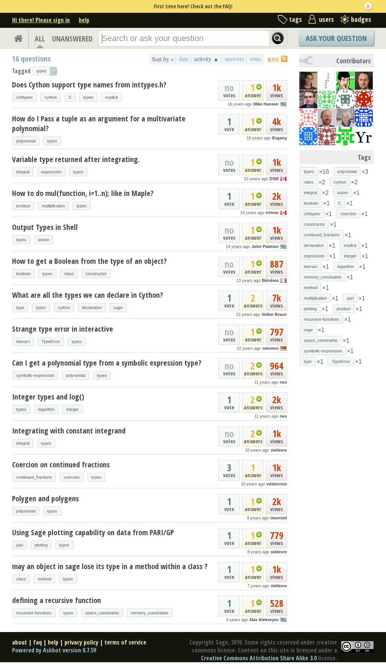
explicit (111, 97)
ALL (40, 39)
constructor (96, 273)
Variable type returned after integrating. (76, 159)
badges (361, 19)
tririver (272, 212)
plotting (41, 545)
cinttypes (24, 97)
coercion (72, 477)
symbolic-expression (35, 375)
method (44, 579)
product (23, 206)
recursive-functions (34, 613)
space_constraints (102, 613)
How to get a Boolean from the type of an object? (89, 261)
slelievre (279, 450)
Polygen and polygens (45, 498)
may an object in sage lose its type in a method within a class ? (109, 566)
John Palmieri (265, 246)
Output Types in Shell (45, 227)
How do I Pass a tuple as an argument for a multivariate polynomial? (98, 123)
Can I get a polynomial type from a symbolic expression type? (106, 363)
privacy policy (81, 642)
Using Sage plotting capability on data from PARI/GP (93, 532)
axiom (43, 239)
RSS (273, 59)
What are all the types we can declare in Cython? (87, 295)
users (326, 19)
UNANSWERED (72, 39)
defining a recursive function (56, 600)
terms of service (125, 642)
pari (19, 545)
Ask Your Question (336, 38)
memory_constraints (149, 613)
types (88, 97)
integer (72, 409)
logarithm (46, 409)
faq (37, 642)
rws (283, 382)
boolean (23, 273)
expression (51, 172)
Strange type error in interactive (62, 329)
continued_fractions (34, 477)
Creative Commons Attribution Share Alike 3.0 (259, 658)
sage (118, 307)
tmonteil (278, 518)
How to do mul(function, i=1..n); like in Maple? (82, 193)
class (69, 273)
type (20, 307)
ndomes (270, 348)
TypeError (50, 341)
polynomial (25, 141)
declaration (92, 307)
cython (50, 97)
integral (22, 172)
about (19, 642)
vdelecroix (277, 484)
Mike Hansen (266, 104)
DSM (274, 178)
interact (23, 341)
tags (295, 19)
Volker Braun (274, 314)
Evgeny (279, 138)
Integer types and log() (48, 397)
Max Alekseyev (264, 619)
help (84, 20)
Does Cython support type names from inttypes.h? (89, 85)
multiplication (53, 206)
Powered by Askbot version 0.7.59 (54, 650)
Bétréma (270, 280)
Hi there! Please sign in (41, 20)
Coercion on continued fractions (61, 464)
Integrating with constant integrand (69, 431)
